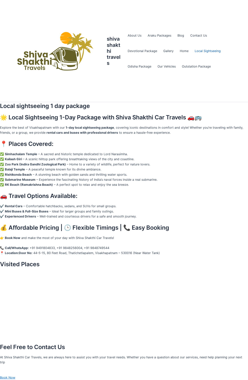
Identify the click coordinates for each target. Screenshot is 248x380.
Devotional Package (142, 51)
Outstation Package (196, 66)
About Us (134, 35)
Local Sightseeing (208, 51)
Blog (180, 35)
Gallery (168, 51)
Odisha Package (139, 66)
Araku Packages (159, 35)
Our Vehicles (167, 66)
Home (184, 51)
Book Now (7, 377)
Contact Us (198, 35)
